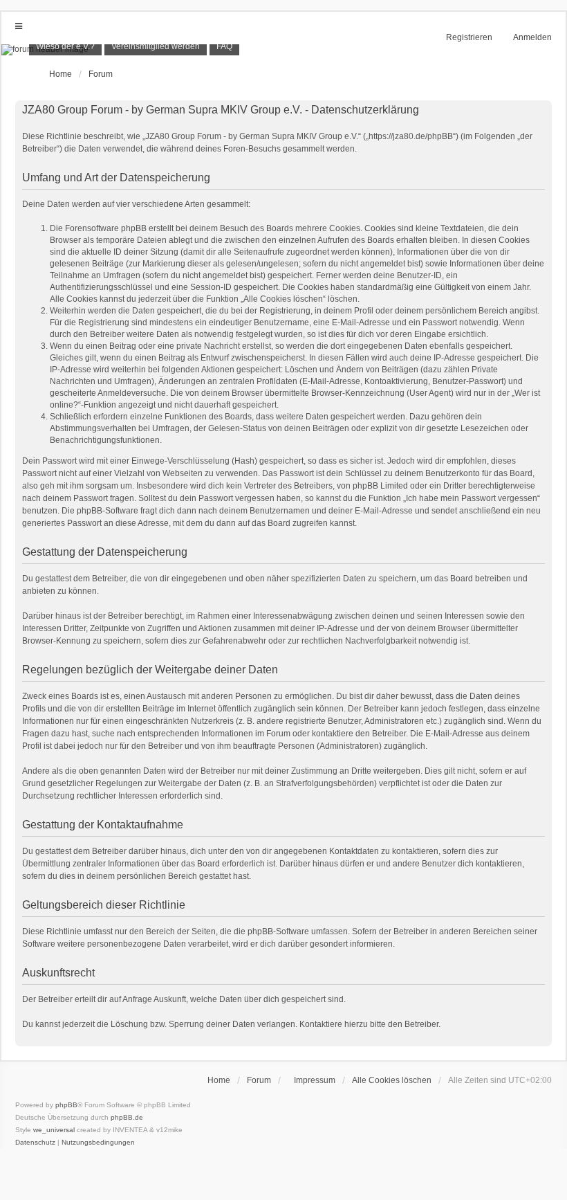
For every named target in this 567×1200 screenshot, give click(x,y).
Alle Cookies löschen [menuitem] (391, 1080)
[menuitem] (65, 46)
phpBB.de (127, 1117)
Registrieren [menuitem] (469, 37)
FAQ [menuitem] (224, 46)
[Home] (283, 49)
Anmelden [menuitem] (532, 37)
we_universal (54, 1130)
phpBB (66, 1105)
